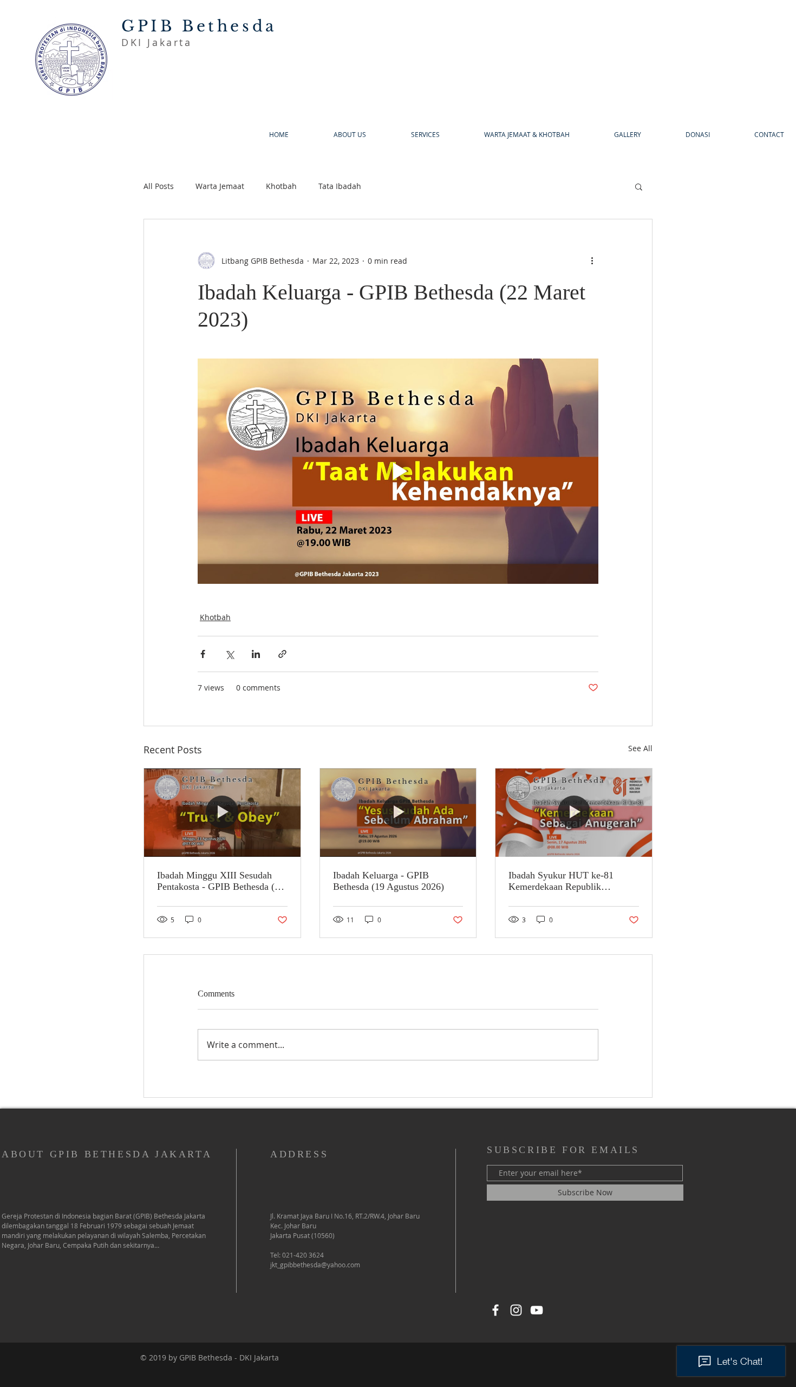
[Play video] (398, 471)
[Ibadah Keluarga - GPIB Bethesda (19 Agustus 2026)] (398, 812)
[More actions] (591, 260)
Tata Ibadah (339, 186)
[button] (639, 186)
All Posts (158, 186)
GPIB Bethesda (199, 26)
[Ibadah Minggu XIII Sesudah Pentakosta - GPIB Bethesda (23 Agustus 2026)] (222, 812)
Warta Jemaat (219, 186)
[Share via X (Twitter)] (229, 654)
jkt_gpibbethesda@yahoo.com (315, 1264)
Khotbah (281, 186)
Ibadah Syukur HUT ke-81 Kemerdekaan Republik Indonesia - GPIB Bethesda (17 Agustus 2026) (569, 881)
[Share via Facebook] (203, 654)
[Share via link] (282, 654)
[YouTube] (536, 1310)
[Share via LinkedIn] (256, 654)
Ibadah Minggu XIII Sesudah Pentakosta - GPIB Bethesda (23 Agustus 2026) (220, 881)
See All (640, 748)
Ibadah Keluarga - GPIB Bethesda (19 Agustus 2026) (388, 881)
